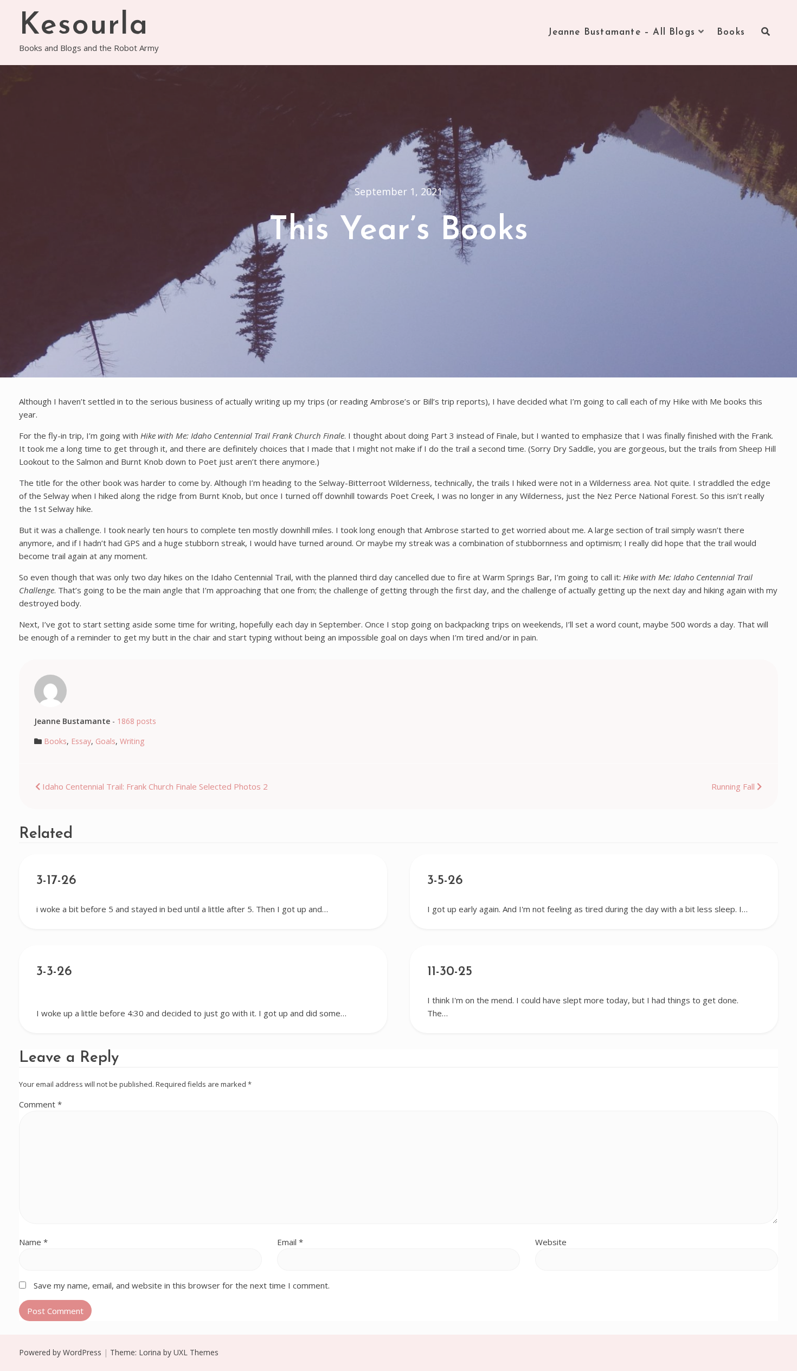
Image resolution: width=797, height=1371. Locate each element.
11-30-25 (449, 971)
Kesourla (84, 26)
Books (731, 32)
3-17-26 (56, 880)
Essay (81, 741)
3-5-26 (445, 880)
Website (551, 1242)
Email (290, 1242)
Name (33, 1242)
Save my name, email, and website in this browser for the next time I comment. (182, 1285)
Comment (40, 1104)
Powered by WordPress (60, 1352)
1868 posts (136, 721)
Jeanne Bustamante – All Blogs (622, 32)
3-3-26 (54, 971)
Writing (132, 741)
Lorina (150, 1352)
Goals (105, 741)
